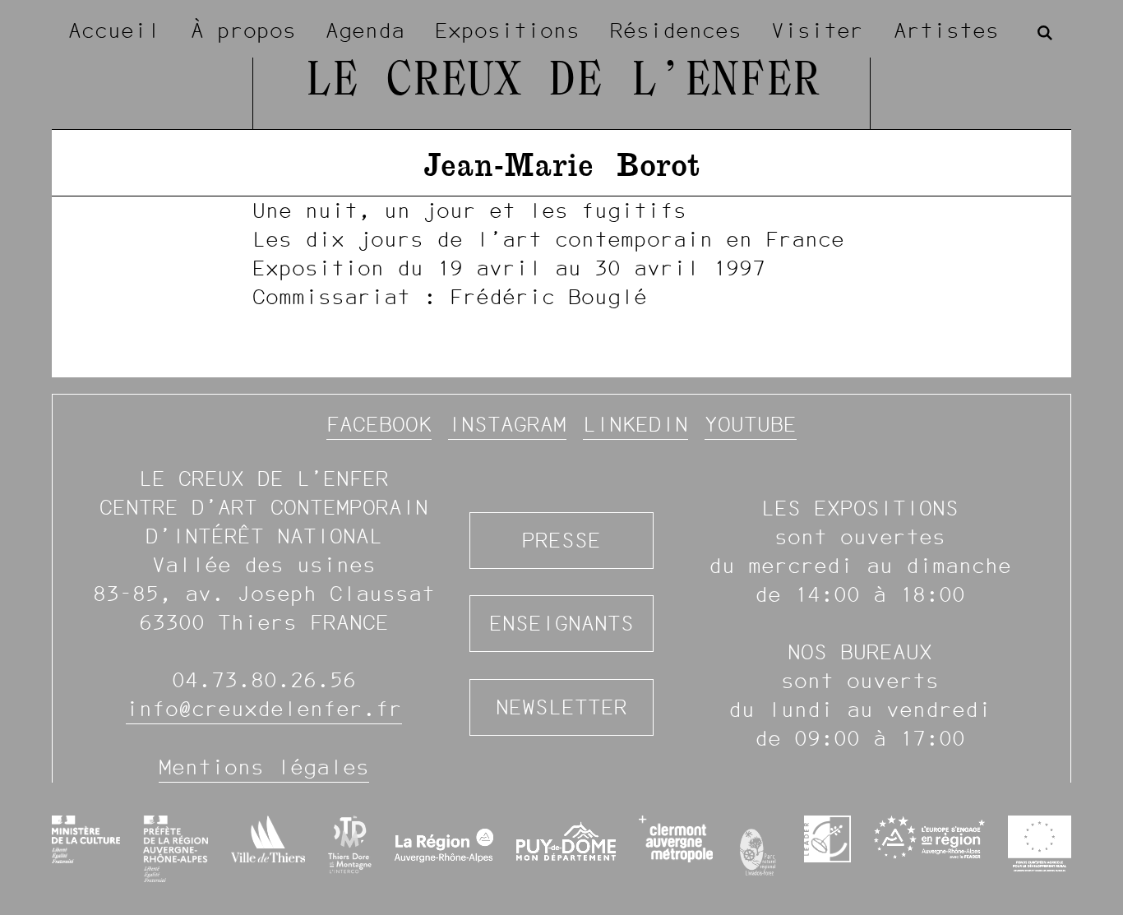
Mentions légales (264, 767)
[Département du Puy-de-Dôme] (566, 848)
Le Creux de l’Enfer (562, 82)
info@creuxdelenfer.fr (264, 708)
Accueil (114, 30)
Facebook (379, 424)
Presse (561, 540)
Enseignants (561, 623)
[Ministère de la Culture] (86, 839)
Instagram (507, 424)
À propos (243, 30)
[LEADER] (827, 839)
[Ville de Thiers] (268, 839)
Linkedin (635, 424)
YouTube (751, 424)
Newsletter (561, 707)
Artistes (946, 30)
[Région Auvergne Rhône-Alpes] (444, 848)
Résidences (676, 30)
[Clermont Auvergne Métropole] (675, 839)
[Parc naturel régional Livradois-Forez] (758, 848)
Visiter (817, 30)
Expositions (507, 30)
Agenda (365, 30)
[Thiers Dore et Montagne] (350, 845)
